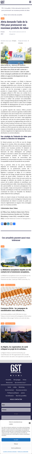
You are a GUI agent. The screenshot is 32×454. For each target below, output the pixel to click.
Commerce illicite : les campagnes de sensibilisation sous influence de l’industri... (14, 309)
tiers (21, 178)
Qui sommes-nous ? (20, 382)
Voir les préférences (16, 448)
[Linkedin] (18, 375)
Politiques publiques (10, 285)
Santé (9, 387)
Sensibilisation (10, 396)
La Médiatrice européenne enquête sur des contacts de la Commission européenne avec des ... (16, 271)
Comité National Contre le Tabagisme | (17, 218)
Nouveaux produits (21, 390)
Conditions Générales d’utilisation (10, 451)
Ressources (9, 382)
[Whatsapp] (21, 375)
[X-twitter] (13, 375)
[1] (22, 81)
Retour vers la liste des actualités (11, 15)
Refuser (16, 444)
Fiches (24, 380)
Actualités (8, 8)
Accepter (16, 439)
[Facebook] (11, 375)
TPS (2, 8)
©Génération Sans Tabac (9, 208)
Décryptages (17, 380)
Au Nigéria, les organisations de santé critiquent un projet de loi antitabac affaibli (14, 348)
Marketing (21, 387)
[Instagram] (16, 375)
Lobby (2, 18)
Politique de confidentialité (22, 451)
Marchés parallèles (21, 396)
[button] (29, 423)
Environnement (9, 390)
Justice (23, 393)
